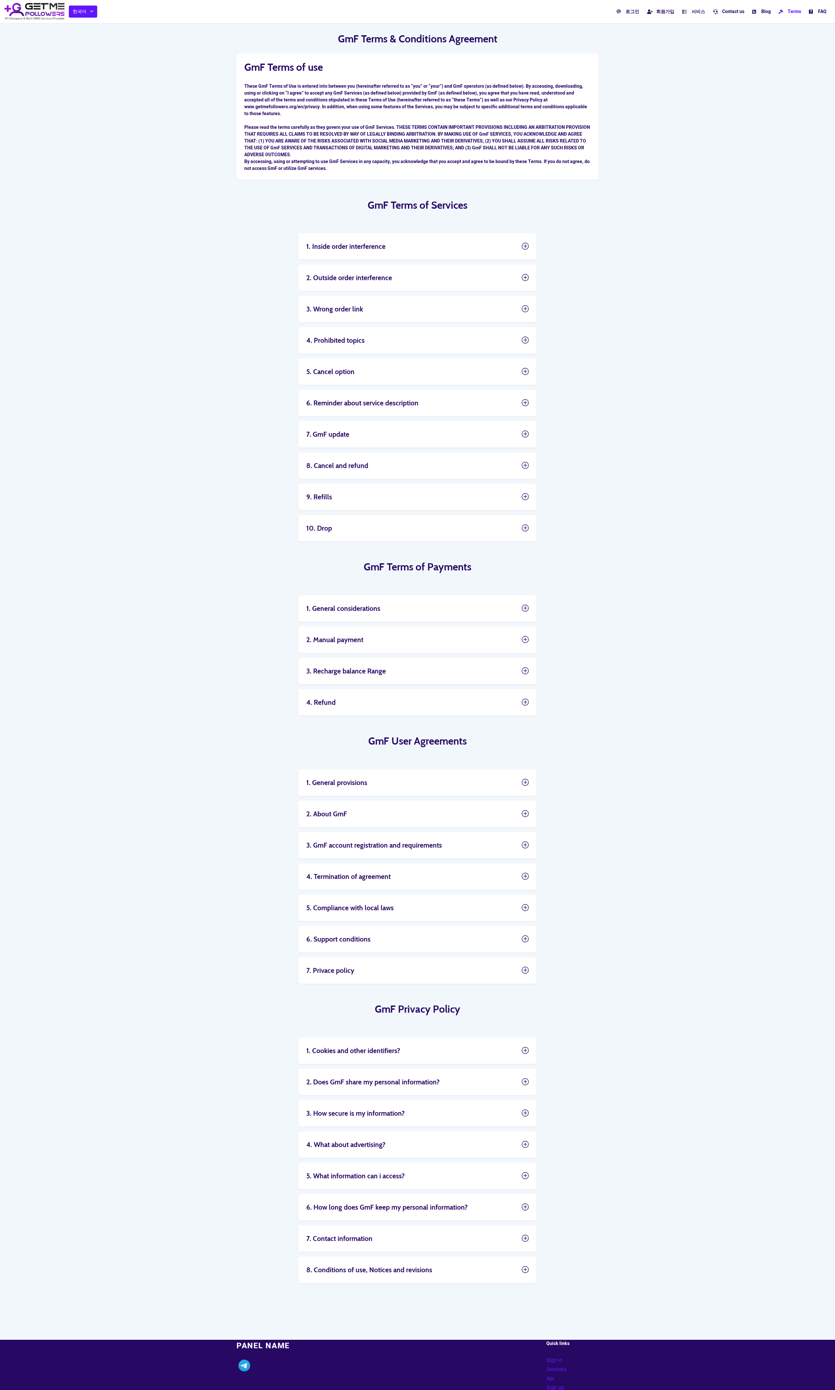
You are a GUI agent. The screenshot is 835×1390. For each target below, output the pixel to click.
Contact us (733, 11)
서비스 (698, 11)
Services (556, 1369)
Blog (766, 11)
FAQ (822, 11)
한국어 (79, 11)
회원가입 (665, 11)
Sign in (554, 1360)
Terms (794, 11)
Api (550, 1378)
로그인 (632, 11)
